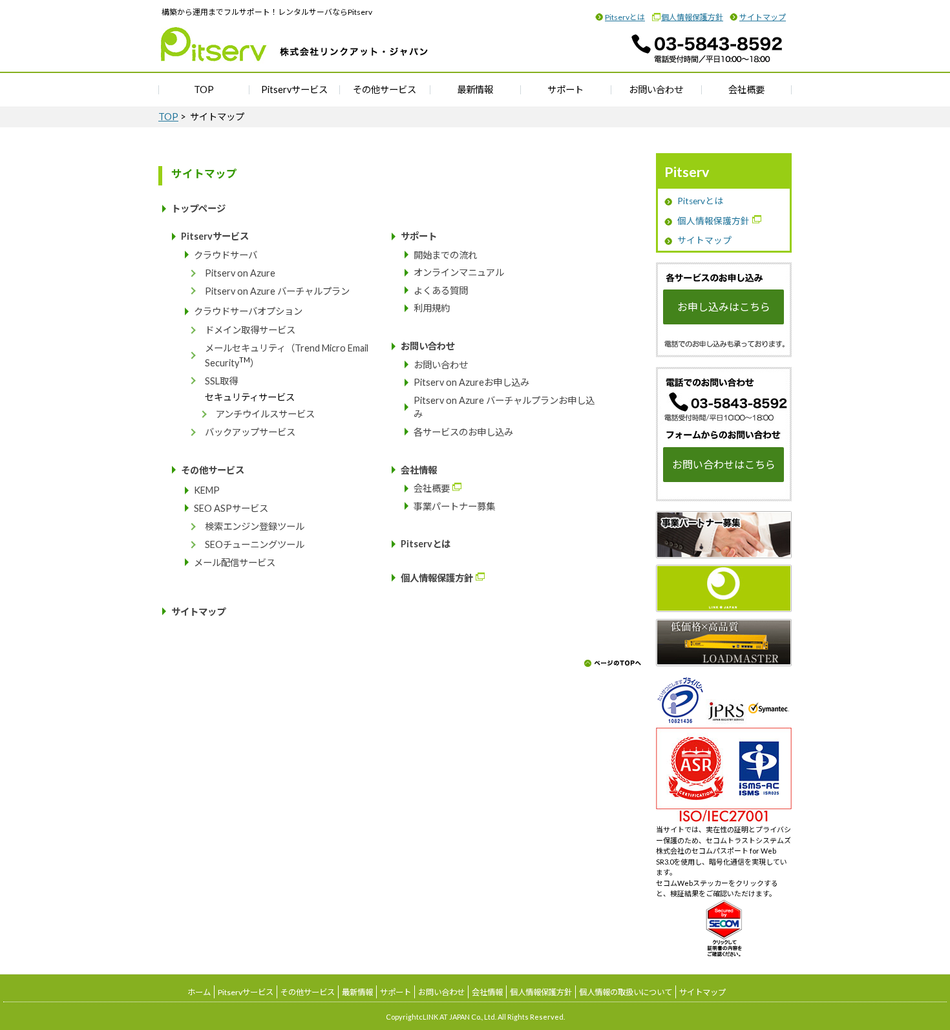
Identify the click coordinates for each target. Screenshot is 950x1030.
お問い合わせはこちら (724, 464)
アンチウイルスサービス (265, 413)
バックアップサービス (250, 431)
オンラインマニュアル (459, 272)
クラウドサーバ (225, 254)
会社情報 (419, 470)
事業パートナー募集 (454, 506)
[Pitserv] (295, 54)
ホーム (199, 992)
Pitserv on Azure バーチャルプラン (277, 291)
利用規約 (432, 307)
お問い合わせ (656, 89)
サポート (565, 89)
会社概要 (746, 89)
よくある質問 (441, 290)
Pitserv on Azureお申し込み (471, 382)
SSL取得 (221, 380)
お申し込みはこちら (723, 306)
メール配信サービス (234, 562)
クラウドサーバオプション (248, 311)
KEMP (207, 490)
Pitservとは (625, 17)
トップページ (198, 208)
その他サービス (384, 89)
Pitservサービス (294, 89)
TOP (204, 89)
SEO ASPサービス (231, 508)
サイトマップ (762, 17)
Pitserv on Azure (240, 273)
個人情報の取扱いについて (625, 992)
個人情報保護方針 (692, 17)
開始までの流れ (445, 254)
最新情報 (475, 89)
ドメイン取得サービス (250, 329)
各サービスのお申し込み (463, 431)
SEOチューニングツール (254, 544)
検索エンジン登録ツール (254, 526)
